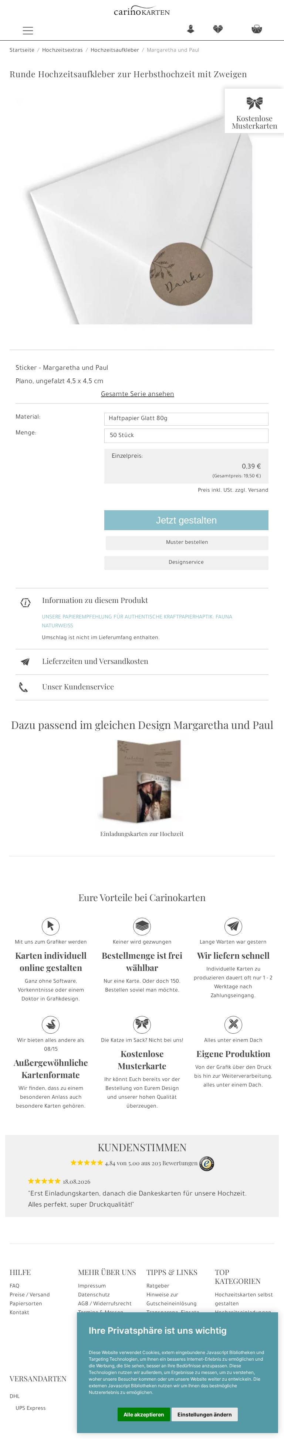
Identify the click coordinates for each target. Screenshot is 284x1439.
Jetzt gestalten (186, 520)
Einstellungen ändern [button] (205, 1414)
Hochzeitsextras (62, 51)
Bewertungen (180, 1163)
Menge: (26, 433)
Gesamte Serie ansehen (137, 395)
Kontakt (19, 1313)
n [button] (190, 29)
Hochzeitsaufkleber (115, 51)
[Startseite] (142, 11)
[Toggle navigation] (28, 30)
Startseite (22, 51)
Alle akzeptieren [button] (144, 1414)
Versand (258, 491)
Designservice (186, 563)
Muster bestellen (187, 543)
